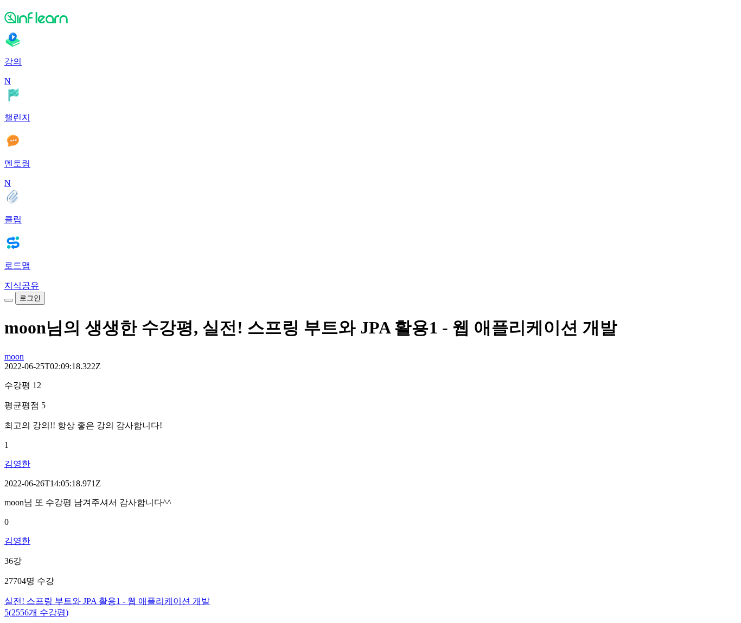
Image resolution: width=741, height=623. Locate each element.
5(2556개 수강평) (36, 612)
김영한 (17, 463)
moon (14, 356)
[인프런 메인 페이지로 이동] (370, 17)
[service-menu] (8, 300)
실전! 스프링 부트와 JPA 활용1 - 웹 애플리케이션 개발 (107, 601)
